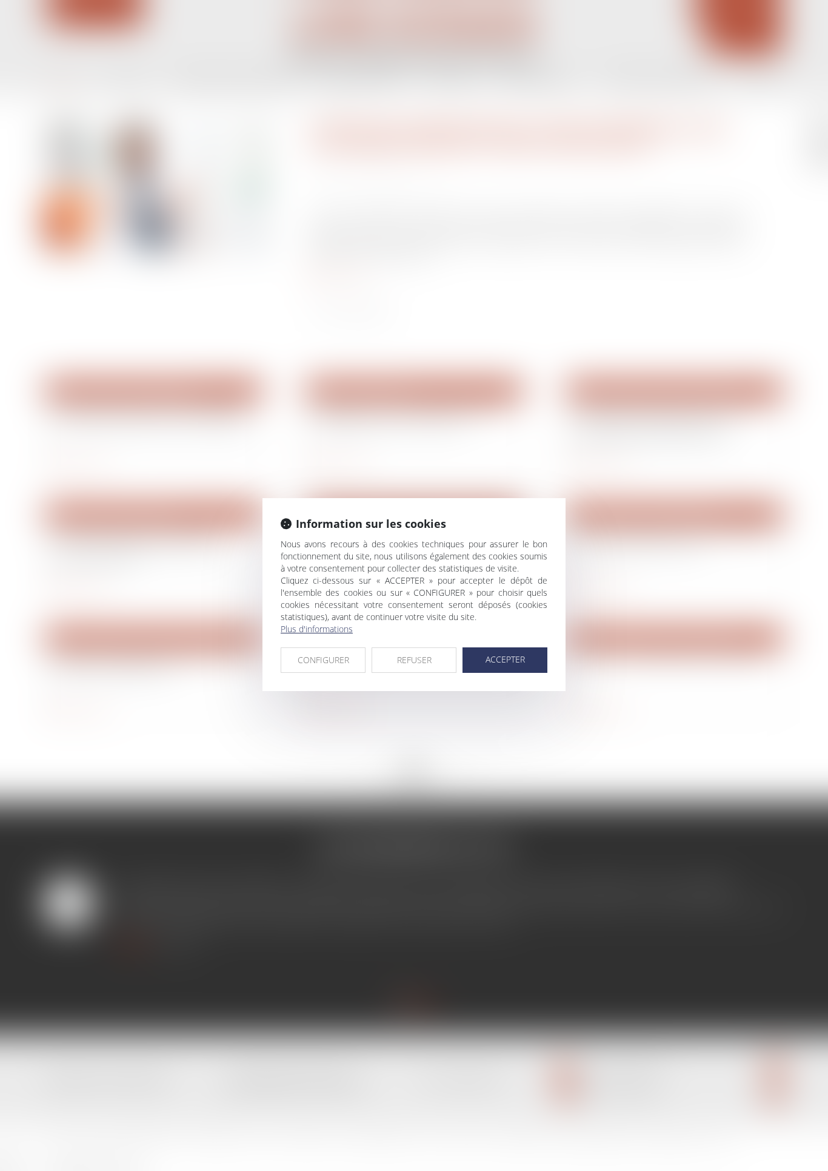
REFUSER (414, 660)
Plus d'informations (317, 629)
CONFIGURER (323, 660)
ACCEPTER (505, 659)
